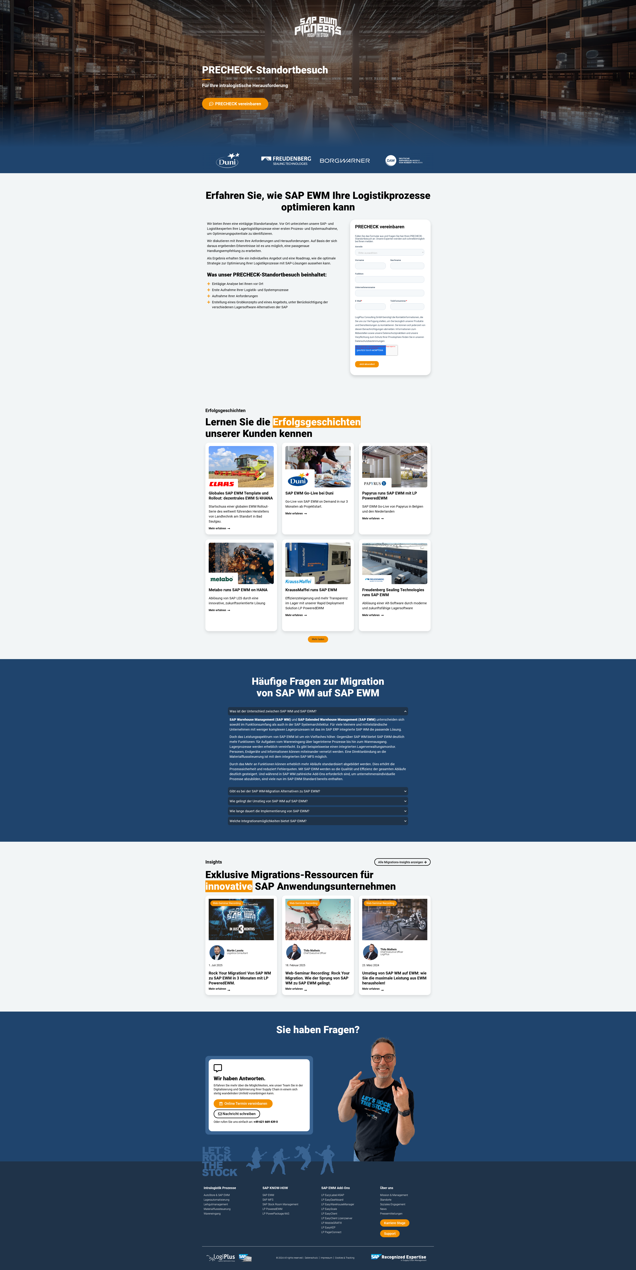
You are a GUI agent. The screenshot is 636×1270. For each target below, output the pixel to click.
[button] (318, 639)
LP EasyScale (329, 1209)
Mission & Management (394, 1195)
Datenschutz (311, 1257)
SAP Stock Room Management (280, 1204)
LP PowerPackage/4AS (276, 1213)
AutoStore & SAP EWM (217, 1195)
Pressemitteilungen (391, 1213)
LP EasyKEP (328, 1227)
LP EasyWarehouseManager (337, 1204)
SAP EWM (286, 737)
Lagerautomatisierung (216, 1199)
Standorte (385, 1199)
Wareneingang (212, 1213)
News (383, 1209)
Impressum (326, 1257)
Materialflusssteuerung (217, 1209)
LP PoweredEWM (272, 1209)
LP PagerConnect (331, 1232)
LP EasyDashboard (332, 1199)
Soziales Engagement (392, 1204)
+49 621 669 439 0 (266, 1121)
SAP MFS (268, 1199)
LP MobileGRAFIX (331, 1222)
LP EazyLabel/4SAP (332, 1195)
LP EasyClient (329, 1213)
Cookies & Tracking (344, 1257)
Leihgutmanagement (216, 1204)
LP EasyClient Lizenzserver (336, 1218)
